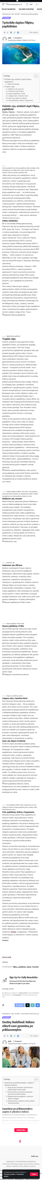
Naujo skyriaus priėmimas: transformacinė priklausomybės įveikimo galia (20, 1089)
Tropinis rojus (10, 87)
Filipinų (15, 967)
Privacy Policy (17, 995)
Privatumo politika (9, 1174)
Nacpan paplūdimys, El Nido (16, 93)
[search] (27, 4)
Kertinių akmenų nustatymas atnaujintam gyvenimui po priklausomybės (20, 1093)
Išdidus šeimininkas (13, 84)
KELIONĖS (6, 18)
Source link (6, 957)
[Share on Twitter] (11, 32)
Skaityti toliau (21, 1130)
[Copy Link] (14, 32)
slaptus (29, 967)
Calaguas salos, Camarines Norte (18, 96)
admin (9, 38)
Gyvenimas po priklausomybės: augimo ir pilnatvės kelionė (19, 1084)
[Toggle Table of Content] (34, 76)
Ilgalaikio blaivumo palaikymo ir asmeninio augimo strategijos (20, 1098)
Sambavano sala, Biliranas (16, 91)
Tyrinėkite (35, 967)
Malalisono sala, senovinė (16, 89)
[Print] (18, 32)
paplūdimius (22, 967)
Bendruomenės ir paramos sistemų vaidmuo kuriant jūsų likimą (21, 1102)
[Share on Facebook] (7, 32)
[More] (21, 1167)
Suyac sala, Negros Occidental (17, 98)
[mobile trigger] (4, 4)
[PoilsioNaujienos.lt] (14, 4)
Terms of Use (23, 993)
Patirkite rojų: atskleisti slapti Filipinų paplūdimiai (18, 80)
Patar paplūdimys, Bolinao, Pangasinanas (20, 100)
